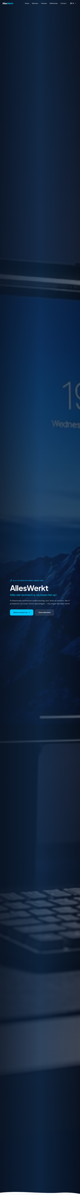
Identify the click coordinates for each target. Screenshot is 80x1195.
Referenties (54, 3)
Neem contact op (20, 612)
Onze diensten (44, 612)
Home (27, 3)
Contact (63, 3)
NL (73, 3)
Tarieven (44, 3)
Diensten (35, 3)
